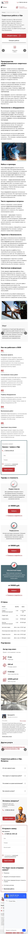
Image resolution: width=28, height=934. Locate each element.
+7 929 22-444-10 (22, 2)
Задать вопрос (8, 469)
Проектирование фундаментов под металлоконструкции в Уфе (13, 748)
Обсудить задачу (12, 35)
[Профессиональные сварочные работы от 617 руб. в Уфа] (5, 2)
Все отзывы (23, 720)
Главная (3, 12)
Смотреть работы (14, 40)
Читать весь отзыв (7, 736)
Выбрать (14, 511)
